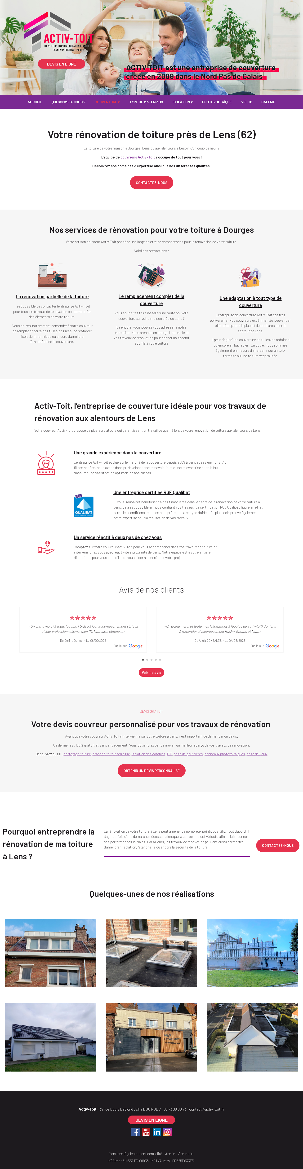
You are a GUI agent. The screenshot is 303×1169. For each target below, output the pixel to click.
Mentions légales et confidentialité (135, 1153)
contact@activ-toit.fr (206, 1109)
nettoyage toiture (77, 754)
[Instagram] (167, 1132)
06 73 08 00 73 (175, 1109)
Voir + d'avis (151, 672)
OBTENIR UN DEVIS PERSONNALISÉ (152, 771)
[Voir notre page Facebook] (135, 1132)
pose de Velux (257, 754)
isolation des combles (148, 754)
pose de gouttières (188, 754)
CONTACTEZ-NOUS (151, 182)
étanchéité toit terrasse (111, 754)
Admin (170, 1153)
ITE (169, 754)
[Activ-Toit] (78, 17)
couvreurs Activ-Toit (137, 157)
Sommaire (186, 1153)
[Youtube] (146, 1132)
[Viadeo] (157, 1132)
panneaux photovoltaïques (225, 754)
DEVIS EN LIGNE (61, 63)
